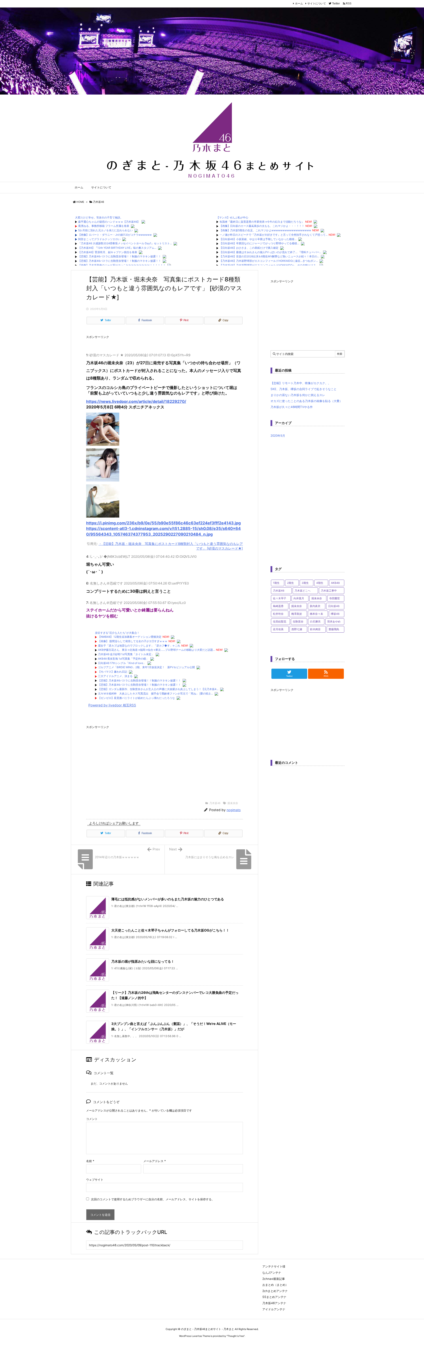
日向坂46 (333, 606)
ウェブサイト (94, 1179)
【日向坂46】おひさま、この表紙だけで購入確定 (249, 247)
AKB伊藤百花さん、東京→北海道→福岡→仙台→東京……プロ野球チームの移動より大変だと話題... (156, 649)
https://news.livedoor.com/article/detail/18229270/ (136, 401)
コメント (92, 1119)
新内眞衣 (315, 606)
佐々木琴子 (279, 598)
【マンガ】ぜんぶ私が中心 (232, 217)
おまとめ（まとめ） (275, 1284)
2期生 (290, 582)
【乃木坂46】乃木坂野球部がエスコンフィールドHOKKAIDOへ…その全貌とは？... (269, 265)
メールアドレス (154, 1161)
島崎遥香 (278, 606)
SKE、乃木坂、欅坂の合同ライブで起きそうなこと (304, 389)
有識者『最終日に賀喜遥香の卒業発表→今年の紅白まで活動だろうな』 (262, 221)
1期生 (276, 582)
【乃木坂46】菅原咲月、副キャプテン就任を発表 (107, 252)
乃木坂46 (98, 201)
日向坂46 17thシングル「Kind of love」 (122, 663)
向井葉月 (298, 598)
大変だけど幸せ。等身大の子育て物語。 (99, 217)
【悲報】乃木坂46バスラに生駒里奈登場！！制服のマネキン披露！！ (119, 256)
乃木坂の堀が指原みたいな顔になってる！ (142, 961)
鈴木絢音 (315, 629)
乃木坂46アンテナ (274, 1303)
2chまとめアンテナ (275, 1291)
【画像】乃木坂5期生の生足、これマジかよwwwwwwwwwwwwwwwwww (265, 230)
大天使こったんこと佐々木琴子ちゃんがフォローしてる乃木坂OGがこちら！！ (170, 930)
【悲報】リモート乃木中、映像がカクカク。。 (301, 383)
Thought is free (235, 1336)
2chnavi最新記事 (273, 1279)
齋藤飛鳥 (334, 629)
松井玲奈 (278, 613)
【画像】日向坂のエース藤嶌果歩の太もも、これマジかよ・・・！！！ (262, 226)
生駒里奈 (298, 621)
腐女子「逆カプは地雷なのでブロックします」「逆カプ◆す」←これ (139, 645)
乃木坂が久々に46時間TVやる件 (292, 407)
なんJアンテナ (271, 1272)
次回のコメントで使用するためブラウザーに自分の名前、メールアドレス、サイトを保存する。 (152, 1199)
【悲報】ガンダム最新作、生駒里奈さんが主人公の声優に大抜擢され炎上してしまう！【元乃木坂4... (158, 689)
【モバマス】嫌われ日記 (112, 671)
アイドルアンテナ (273, 1309)
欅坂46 (335, 613)
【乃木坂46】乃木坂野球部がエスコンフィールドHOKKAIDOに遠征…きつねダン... (269, 260)
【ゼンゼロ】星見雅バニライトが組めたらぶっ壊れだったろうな (136, 698)
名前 (90, 1161)
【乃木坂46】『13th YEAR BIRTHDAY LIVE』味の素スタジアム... (117, 247)
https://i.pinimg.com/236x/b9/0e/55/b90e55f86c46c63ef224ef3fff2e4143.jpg (163, 523)
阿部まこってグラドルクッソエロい (99, 239)
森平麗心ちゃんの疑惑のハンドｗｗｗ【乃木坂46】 (109, 221)
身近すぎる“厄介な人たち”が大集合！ (117, 632)
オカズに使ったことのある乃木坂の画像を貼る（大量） (306, 401)
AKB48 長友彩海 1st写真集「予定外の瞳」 (123, 658)
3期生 (305, 582)
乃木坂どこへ (302, 590)
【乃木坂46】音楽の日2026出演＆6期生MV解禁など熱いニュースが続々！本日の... (269, 256)
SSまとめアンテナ (274, 1297)
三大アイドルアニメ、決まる (115, 676)
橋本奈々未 (316, 613)
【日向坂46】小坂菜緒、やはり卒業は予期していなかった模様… (258, 239)
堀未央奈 (316, 598)
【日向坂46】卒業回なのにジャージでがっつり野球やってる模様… (259, 243)
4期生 (319, 582)
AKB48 (335, 582)
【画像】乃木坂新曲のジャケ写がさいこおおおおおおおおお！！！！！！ (122, 265)
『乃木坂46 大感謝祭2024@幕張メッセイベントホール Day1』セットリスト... (125, 243)
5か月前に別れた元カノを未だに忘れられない (105, 230)
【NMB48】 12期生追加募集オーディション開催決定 (129, 636)
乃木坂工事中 (329, 590)
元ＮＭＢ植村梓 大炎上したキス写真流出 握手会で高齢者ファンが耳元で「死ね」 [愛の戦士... (155, 693)
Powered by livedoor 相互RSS (112, 705)
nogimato (234, 810)
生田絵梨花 (279, 621)
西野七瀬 (297, 629)
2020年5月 (278, 435)
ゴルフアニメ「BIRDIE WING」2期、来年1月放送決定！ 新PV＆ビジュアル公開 (146, 667)
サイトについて (316, 3)
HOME (80, 201)
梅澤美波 (296, 613)
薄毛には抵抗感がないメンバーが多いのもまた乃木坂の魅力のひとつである (167, 899)
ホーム (299, 3)
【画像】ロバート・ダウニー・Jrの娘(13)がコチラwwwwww (115, 234)
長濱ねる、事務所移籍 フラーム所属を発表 (103, 226)
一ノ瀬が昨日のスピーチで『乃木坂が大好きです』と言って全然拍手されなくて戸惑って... (273, 234)
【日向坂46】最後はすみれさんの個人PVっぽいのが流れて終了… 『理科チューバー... (270, 252)
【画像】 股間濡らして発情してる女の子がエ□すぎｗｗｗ (132, 641)
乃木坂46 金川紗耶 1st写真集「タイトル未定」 (126, 654)
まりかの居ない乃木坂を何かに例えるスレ (298, 395)
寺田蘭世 (334, 598)
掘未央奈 (232, 803)
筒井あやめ (334, 621)
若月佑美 (278, 629)
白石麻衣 (315, 621)
